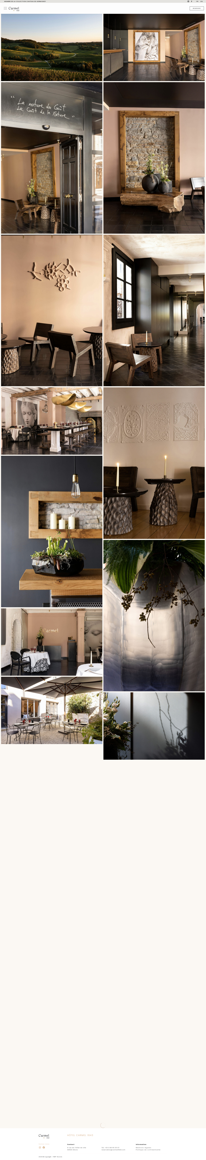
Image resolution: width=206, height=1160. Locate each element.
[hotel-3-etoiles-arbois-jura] (51, 531)
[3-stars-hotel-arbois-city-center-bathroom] (51, 821)
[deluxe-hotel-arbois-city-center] (154, 794)
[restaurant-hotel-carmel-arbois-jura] (51, 642)
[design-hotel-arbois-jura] (51, 310)
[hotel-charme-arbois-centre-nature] (51, 158)
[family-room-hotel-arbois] (51, 999)
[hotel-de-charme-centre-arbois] (154, 463)
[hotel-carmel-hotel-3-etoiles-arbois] (154, 726)
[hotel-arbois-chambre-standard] (154, 1041)
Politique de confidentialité (148, 1150)
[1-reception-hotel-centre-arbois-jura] (154, 47)
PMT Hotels (57, 1157)
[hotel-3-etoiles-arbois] (154, 310)
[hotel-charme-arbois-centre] (154, 158)
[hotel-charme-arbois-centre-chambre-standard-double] (51, 931)
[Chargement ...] (103, 1125)
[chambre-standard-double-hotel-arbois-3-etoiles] (154, 862)
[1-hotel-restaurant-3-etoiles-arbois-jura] (51, 421)
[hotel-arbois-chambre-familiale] (154, 931)
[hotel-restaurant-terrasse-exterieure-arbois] (51, 710)
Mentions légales (143, 1148)
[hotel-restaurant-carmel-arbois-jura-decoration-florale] (154, 615)
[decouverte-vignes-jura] (51, 47)
